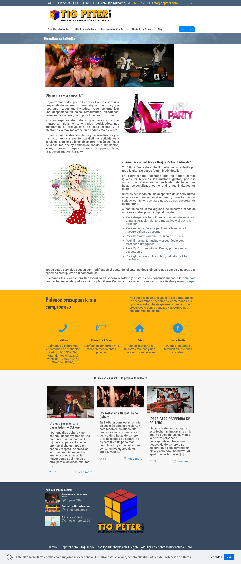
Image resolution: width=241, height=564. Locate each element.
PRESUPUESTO (186, 29)
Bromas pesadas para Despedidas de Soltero (64, 425)
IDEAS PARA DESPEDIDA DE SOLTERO (169, 420)
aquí (191, 281)
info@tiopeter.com (165, 3)
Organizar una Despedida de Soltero (119, 415)
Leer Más (216, 557)
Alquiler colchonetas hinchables (162, 547)
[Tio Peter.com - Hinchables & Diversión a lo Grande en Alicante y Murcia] (80, 16)
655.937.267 (139, 3)
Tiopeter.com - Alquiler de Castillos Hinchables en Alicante (99, 547)
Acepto (229, 557)
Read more (84, 472)
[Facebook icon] (192, 3)
